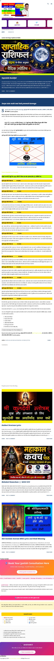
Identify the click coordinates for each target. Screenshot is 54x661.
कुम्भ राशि (15, 288)
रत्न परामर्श (46, 23)
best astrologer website (14, 658)
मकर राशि (15, 277)
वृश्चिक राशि (15, 256)
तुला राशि (15, 244)
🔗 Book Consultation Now (27, 652)
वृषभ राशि (15, 191)
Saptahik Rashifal (9, 78)
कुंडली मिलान (26, 23)
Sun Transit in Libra (37, 333)
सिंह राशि (15, 223)
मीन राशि (15, 298)
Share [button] (3, 91)
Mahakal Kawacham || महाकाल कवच (16, 482)
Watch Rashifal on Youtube (10, 172)
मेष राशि (14, 180)
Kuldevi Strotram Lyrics (11, 425)
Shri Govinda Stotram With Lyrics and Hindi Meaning (23, 539)
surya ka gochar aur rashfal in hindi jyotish (18, 340)
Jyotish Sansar (4, 585)
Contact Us (11, 32)
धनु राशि (14, 267)
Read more (49, 438)
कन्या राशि (15, 233)
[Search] (48, 4)
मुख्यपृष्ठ (3, 32)
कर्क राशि (15, 212)
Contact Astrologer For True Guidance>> (12, 329)
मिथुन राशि (15, 201)
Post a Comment (10, 91)
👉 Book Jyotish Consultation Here (27, 572)
